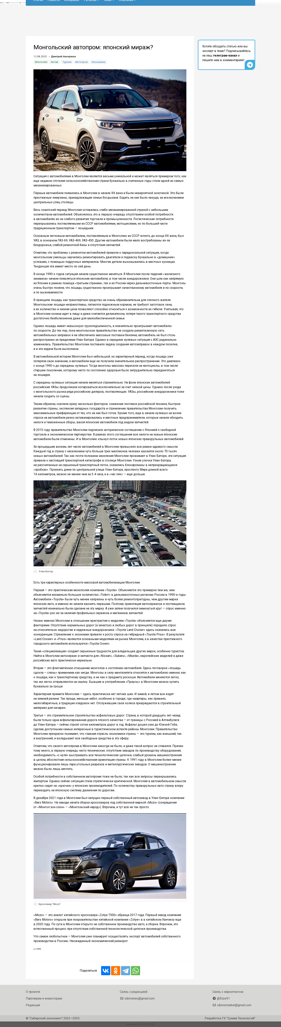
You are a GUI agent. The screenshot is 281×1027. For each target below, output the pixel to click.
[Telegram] (125, 970)
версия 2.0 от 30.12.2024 (141, 1024)
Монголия (41, 61)
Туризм (67, 61)
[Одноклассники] (115, 970)
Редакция (33, 1005)
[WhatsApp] (135, 970)
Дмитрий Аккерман (63, 56)
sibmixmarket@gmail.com (234, 1005)
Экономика (98, 61)
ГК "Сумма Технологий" (238, 1018)
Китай (54, 61)
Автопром (81, 61)
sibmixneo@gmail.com (139, 998)
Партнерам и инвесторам (44, 998)
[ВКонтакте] (105, 970)
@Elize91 (223, 998)
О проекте (33, 992)
